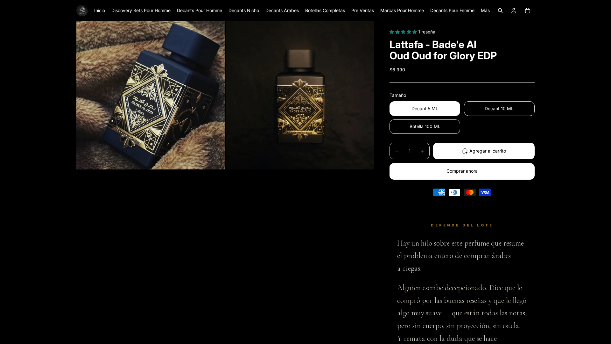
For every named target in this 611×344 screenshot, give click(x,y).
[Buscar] (500, 11)
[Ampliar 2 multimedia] (300, 95)
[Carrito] (528, 11)
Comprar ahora (462, 171)
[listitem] (485, 11)
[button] (404, 31)
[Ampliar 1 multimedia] (150, 95)
